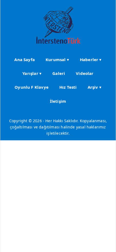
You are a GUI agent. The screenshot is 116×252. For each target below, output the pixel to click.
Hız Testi (68, 87)
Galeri (58, 73)
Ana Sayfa (24, 59)
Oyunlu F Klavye (32, 87)
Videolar (84, 73)
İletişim (58, 101)
